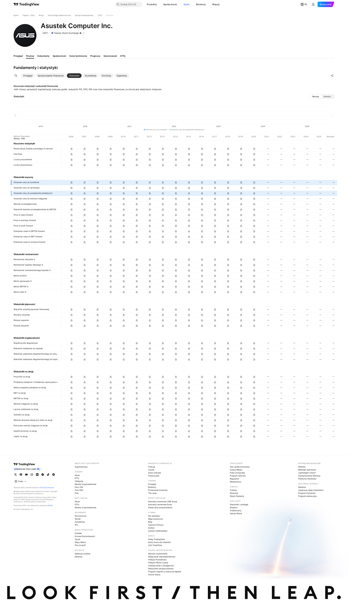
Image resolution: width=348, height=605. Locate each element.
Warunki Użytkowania (157, 553)
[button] (159, 4)
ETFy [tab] (122, 56)
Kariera (151, 528)
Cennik (151, 470)
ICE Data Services (47, 487)
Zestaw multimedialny (157, 531)
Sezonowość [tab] (110, 56)
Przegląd (152, 484)
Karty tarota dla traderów (159, 542)
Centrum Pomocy (156, 525)
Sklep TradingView (156, 539)
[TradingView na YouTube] (26, 474)
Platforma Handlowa (307, 479)
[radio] (316, 96)
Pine (77, 493)
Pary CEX (79, 487)
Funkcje (151, 467)
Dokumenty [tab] (43, 56)
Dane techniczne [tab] (78, 56)
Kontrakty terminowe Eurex (160, 504)
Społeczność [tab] (59, 56)
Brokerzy (201, 4)
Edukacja (234, 493)
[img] (80, 33)
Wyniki (78, 519)
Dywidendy (80, 522)
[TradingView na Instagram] (32, 474)
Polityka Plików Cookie (158, 562)
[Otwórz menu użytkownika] (313, 4)
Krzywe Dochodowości (85, 536)
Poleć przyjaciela (237, 473)
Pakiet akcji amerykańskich (160, 507)
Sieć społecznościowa (239, 467)
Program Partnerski (306, 493)
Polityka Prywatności (157, 559)
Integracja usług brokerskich (311, 490)
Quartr (50, 505)
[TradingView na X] (15, 474)
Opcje (77, 539)
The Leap (152, 493)
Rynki (187, 4)
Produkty (152, 4)
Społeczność (170, 4)
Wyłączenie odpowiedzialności (161, 556)
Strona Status (154, 574)
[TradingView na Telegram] (43, 474)
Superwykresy (81, 467)
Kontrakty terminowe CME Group (162, 501)
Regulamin (234, 479)
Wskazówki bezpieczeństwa (160, 568)
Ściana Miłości (236, 470)
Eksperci (233, 507)
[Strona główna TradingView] (26, 4)
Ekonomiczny (81, 516)
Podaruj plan (153, 476)
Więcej (215, 4)
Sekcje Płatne (236, 513)
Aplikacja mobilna (82, 553)
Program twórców (238, 476)
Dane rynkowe (154, 473)
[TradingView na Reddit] (53, 474)
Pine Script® (80, 545)
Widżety (302, 467)
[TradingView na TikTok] (48, 474)
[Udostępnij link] (332, 75)
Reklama (302, 487)
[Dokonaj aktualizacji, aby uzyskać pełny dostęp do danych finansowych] (71, 149)
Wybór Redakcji (237, 496)
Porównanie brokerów (157, 490)
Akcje (77, 475)
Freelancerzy (235, 510)
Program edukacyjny (307, 496)
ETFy (77, 478)
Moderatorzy (235, 482)
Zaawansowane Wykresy (309, 476)
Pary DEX (79, 490)
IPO (76, 525)
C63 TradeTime (155, 545)
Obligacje (79, 481)
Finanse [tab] (30, 56)
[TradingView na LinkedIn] (37, 474)
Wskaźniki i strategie (239, 504)
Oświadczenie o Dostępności (161, 565)
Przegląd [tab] (18, 56)
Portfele (78, 533)
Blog (150, 522)
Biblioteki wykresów (307, 470)
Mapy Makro (80, 542)
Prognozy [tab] (95, 56)
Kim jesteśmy (154, 516)
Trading (233, 490)
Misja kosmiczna (155, 519)
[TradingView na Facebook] (21, 474)
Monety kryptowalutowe (85, 484)
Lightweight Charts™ (307, 473)
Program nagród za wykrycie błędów (164, 571)
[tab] (28, 75)
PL (306, 4)
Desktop (78, 556)
